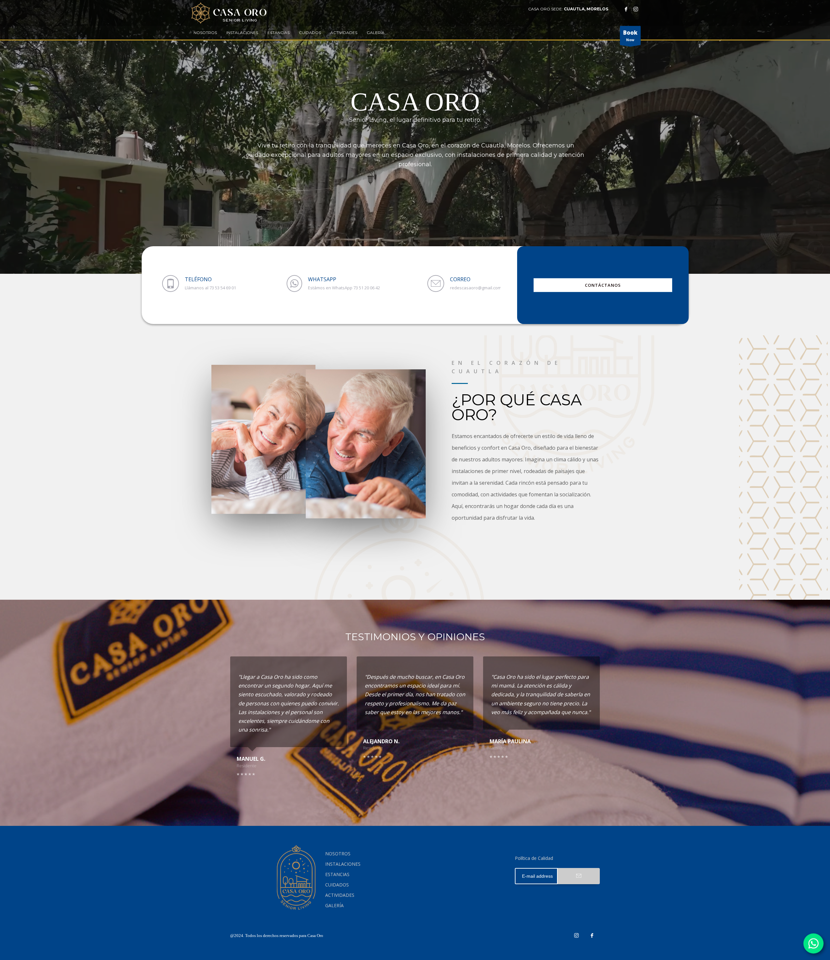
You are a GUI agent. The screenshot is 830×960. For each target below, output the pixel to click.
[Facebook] (626, 9)
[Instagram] (636, 9)
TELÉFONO (198, 279)
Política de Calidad (534, 858)
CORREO (460, 279)
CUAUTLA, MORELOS (586, 8)
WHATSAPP (322, 279)
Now (630, 35)
